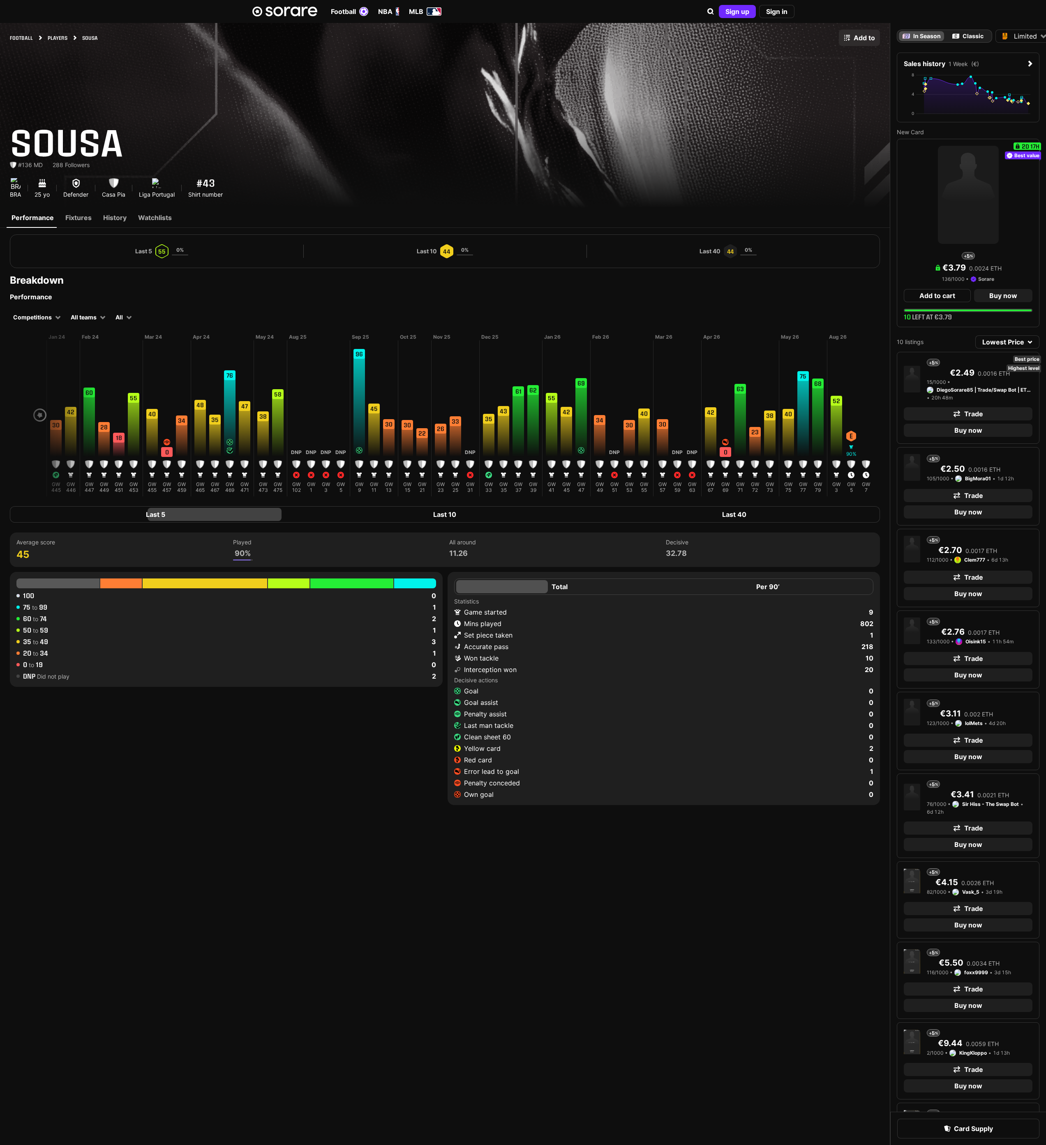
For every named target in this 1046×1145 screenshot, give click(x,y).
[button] (710, 11)
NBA (385, 11)
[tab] (968, 36)
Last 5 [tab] (155, 514)
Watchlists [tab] (155, 217)
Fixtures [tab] (78, 217)
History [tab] (115, 217)
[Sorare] (285, 11)
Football (343, 11)
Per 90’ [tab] (768, 587)
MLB (416, 11)
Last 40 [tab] (734, 514)
